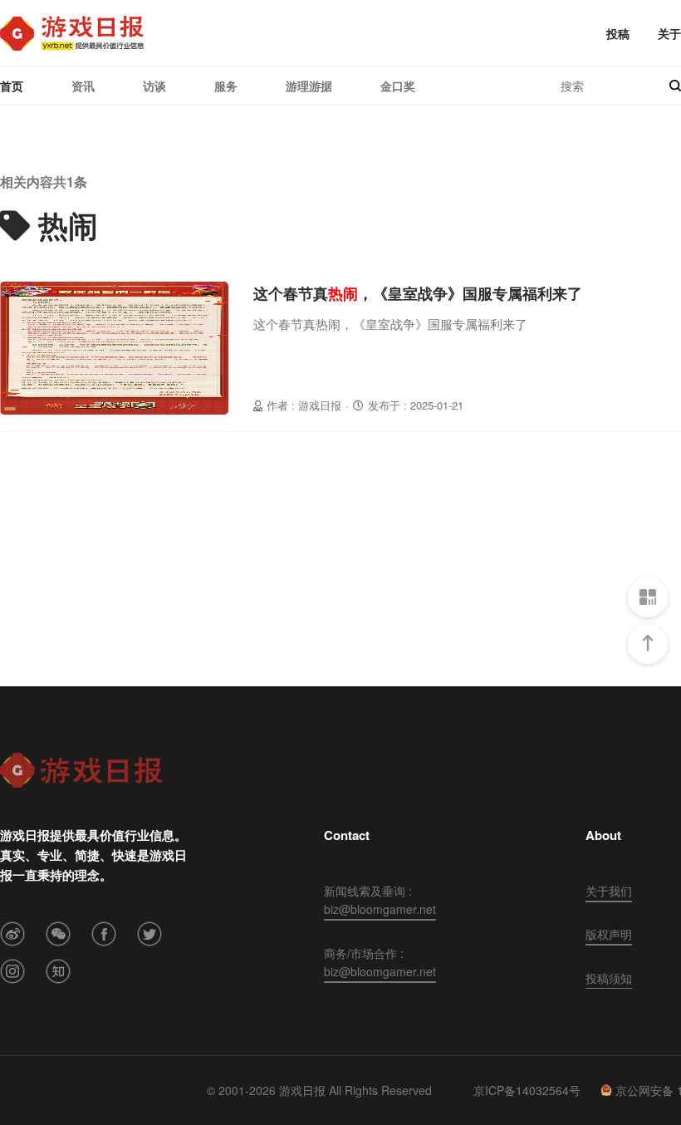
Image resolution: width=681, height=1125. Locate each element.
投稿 (618, 33)
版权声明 (608, 934)
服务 (226, 85)
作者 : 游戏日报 (304, 405)
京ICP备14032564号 (527, 1090)
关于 (669, 33)
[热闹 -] (72, 33)
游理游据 (309, 85)
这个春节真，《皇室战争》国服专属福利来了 (417, 293)
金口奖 (397, 85)
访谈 (154, 85)
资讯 (83, 85)
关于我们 (608, 890)
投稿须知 (608, 978)
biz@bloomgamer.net (380, 909)
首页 (11, 85)
